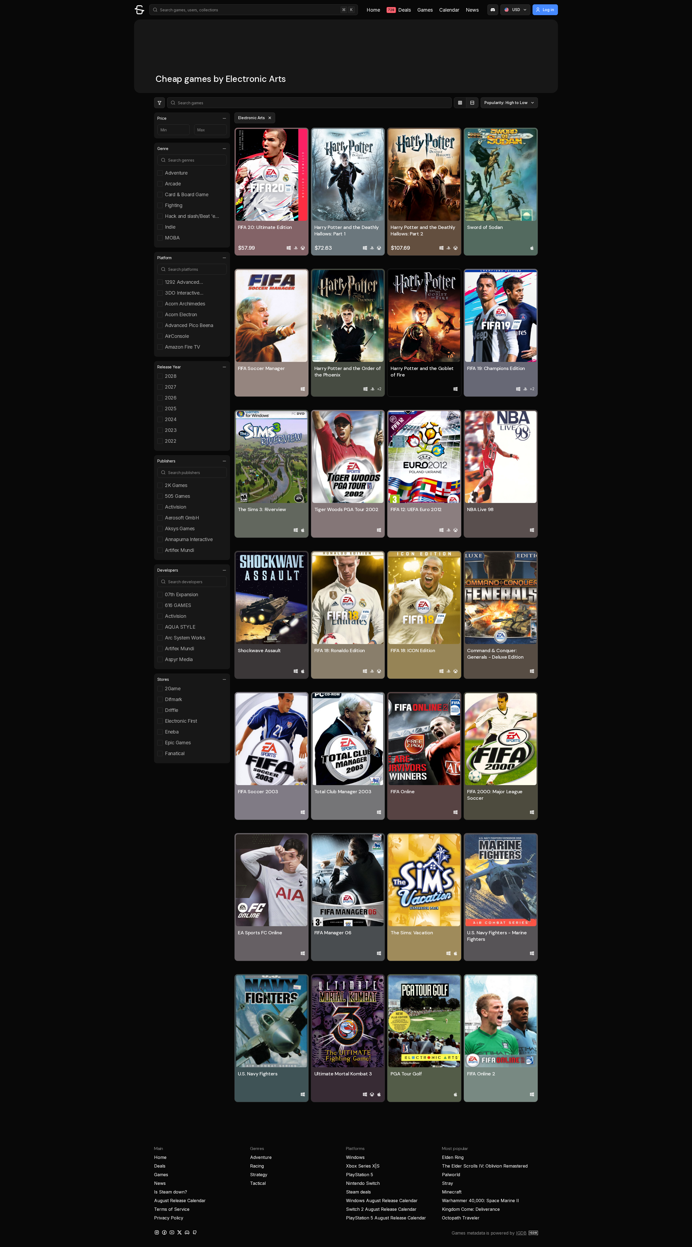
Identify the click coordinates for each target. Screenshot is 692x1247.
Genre (162, 148)
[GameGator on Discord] (492, 9)
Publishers (166, 461)
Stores (163, 679)
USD (516, 9)
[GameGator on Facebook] (164, 1232)
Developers (167, 570)
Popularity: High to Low (506, 102)
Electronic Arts (251, 117)
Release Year (169, 367)
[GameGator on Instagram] (156, 1232)
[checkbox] (189, 173)
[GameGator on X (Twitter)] (179, 1232)
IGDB (521, 1233)
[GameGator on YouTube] (172, 1232)
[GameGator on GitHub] (194, 1232)
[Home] (139, 9)
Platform (164, 257)
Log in (548, 9)
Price (162, 118)
